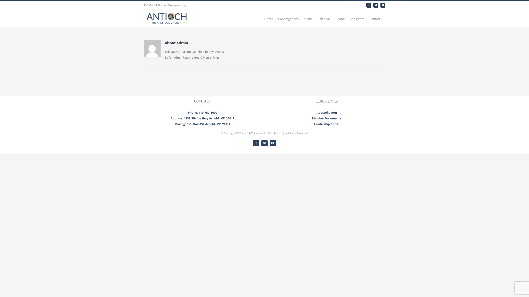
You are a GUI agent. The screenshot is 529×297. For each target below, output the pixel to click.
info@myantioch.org (175, 5)
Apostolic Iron (327, 112)
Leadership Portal (326, 124)
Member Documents (326, 118)
